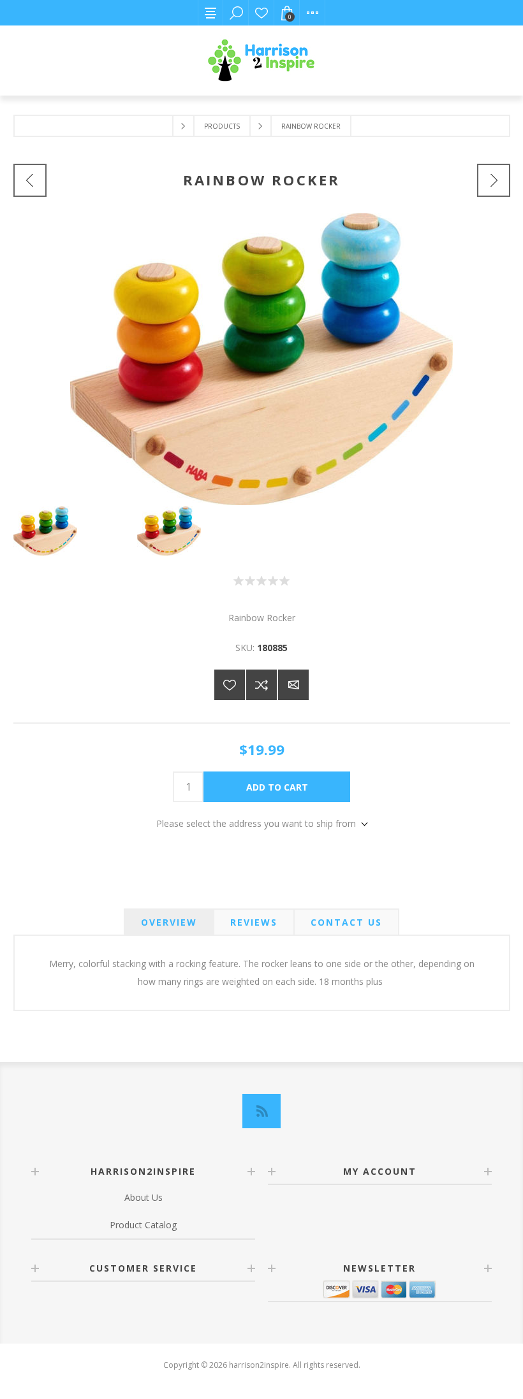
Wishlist (261, 12)
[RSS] (261, 1111)
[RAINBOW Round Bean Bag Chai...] (493, 180)
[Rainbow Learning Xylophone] (30, 180)
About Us (143, 1197)
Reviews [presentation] (253, 922)
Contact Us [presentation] (346, 922)
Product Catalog (143, 1225)
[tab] (169, 922)
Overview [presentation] (169, 922)
